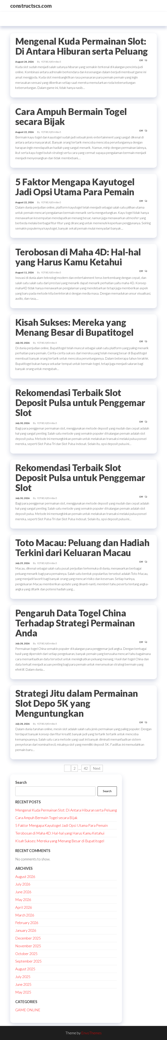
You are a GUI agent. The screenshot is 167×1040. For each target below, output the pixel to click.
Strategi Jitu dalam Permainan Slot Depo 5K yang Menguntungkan (76, 703)
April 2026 (23, 907)
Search (21, 782)
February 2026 (26, 922)
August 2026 (25, 876)
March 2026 (24, 915)
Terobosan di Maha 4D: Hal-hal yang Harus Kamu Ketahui (78, 256)
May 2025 (23, 992)
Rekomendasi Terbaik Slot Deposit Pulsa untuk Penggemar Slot (80, 402)
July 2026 (22, 884)
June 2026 (23, 892)
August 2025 (25, 969)
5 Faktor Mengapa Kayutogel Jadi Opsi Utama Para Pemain (74, 186)
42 (86, 768)
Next (97, 768)
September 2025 (28, 961)
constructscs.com (31, 5)
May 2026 (23, 899)
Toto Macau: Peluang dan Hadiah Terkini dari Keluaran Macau (82, 547)
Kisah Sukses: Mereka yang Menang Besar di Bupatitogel (74, 327)
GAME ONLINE (27, 1010)
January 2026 (25, 930)
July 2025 (22, 976)
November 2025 (28, 946)
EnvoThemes (91, 1033)
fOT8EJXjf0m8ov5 (51, 61)
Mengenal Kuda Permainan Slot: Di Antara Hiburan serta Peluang (81, 46)
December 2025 (28, 938)
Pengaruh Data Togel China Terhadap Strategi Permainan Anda (75, 622)
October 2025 (26, 953)
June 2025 (23, 984)
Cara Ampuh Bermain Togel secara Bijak (71, 116)
